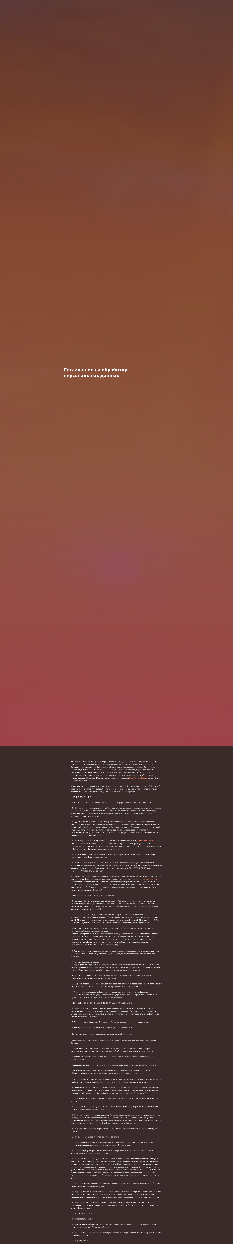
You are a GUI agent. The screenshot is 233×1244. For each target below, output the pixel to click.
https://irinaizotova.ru (138, 778)
